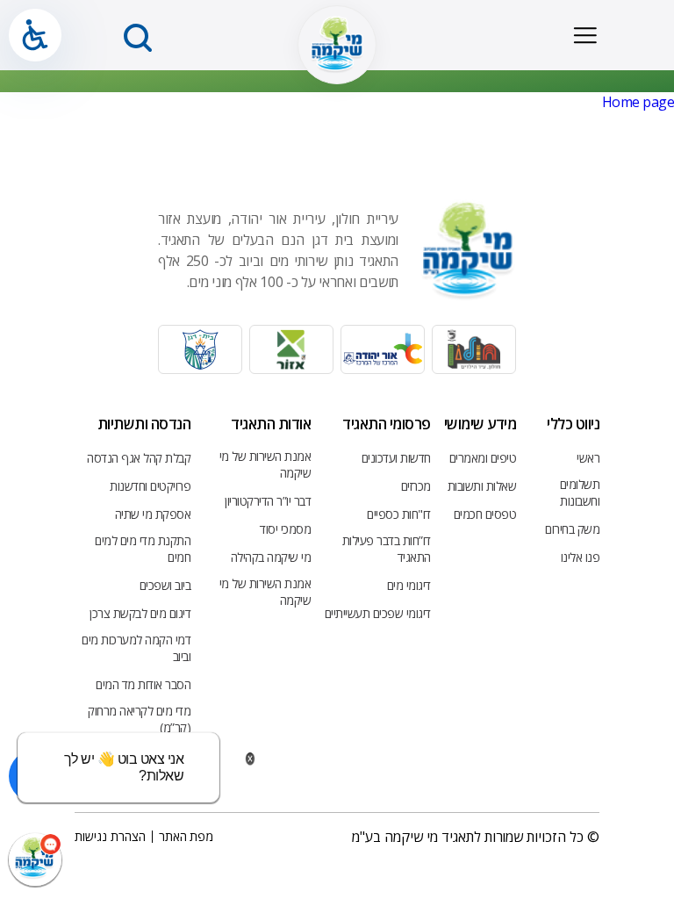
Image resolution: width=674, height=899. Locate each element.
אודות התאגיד (271, 424)
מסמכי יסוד (285, 529)
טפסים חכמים (485, 514)
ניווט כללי (573, 424)
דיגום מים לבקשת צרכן (140, 613)
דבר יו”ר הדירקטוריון (268, 501)
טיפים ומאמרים (483, 458)
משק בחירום (572, 529)
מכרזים (416, 486)
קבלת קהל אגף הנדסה (138, 458)
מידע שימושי (480, 424)
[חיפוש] (138, 38)
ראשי (588, 458)
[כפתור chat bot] (35, 859)
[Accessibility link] (35, 35)
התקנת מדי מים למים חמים (142, 548)
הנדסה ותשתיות (144, 424)
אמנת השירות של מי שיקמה (265, 464)
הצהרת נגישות (110, 837)
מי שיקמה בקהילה (271, 557)
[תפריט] (584, 35)
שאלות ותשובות (482, 486)
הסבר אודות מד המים (143, 684)
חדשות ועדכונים (396, 458)
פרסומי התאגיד (386, 424)
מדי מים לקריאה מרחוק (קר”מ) (139, 719)
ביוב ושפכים (165, 585)
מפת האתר (186, 837)
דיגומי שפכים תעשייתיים (378, 613)
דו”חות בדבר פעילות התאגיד (386, 548)
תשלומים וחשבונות (579, 492)
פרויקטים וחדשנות (150, 486)
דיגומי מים (409, 585)
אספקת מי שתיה (153, 514)
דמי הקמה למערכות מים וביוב (136, 648)
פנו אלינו (580, 557)
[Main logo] (337, 44)
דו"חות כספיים (399, 514)
